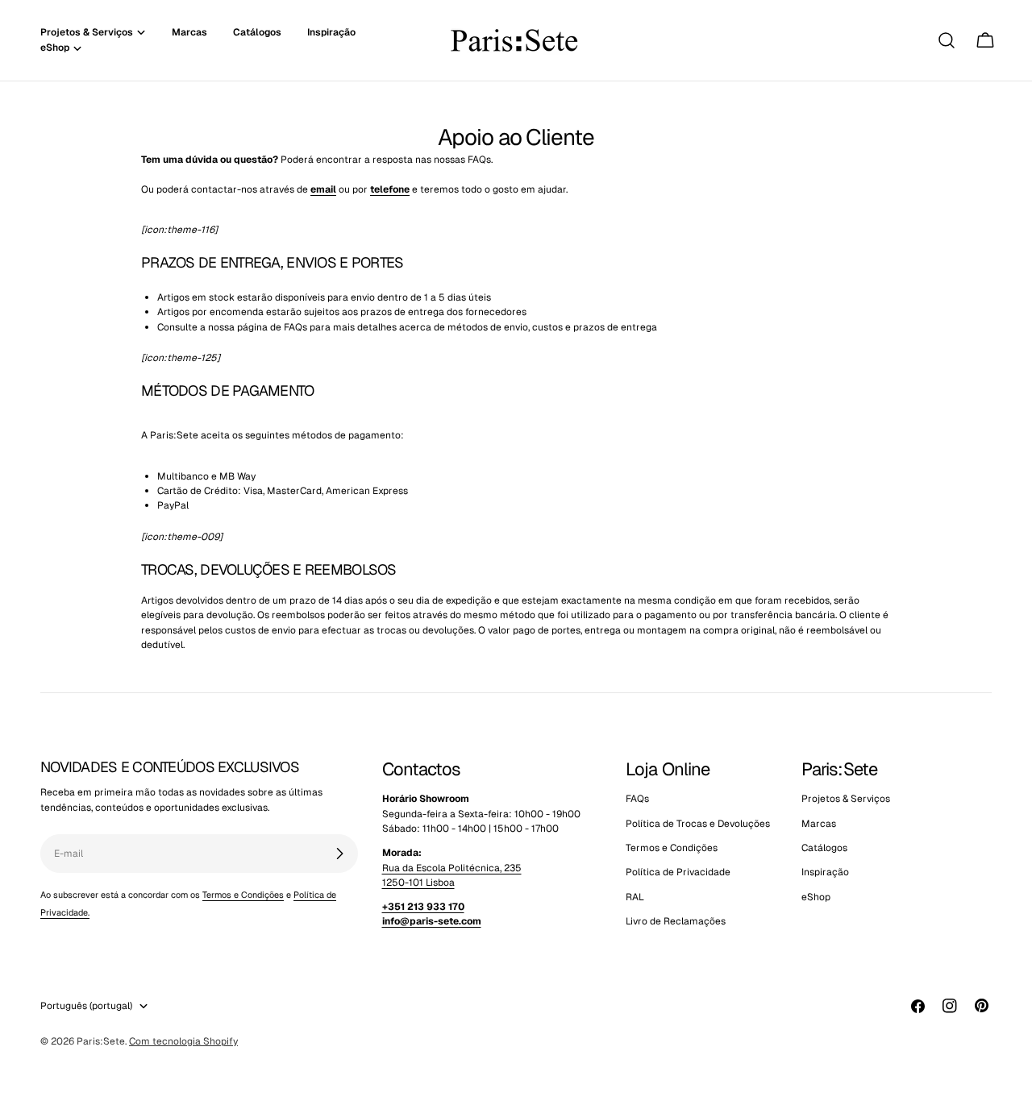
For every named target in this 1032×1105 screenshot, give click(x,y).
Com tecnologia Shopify (183, 1041)
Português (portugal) (86, 1005)
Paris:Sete (101, 1041)
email (323, 189)
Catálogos (824, 847)
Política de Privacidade (678, 872)
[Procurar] (946, 40)
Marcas (818, 823)
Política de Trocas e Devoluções (698, 823)
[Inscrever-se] (339, 853)
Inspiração (825, 872)
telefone (390, 189)
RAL (635, 897)
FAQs (637, 798)
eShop (815, 897)
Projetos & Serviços (845, 798)
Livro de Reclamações (676, 921)
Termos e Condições (243, 894)
